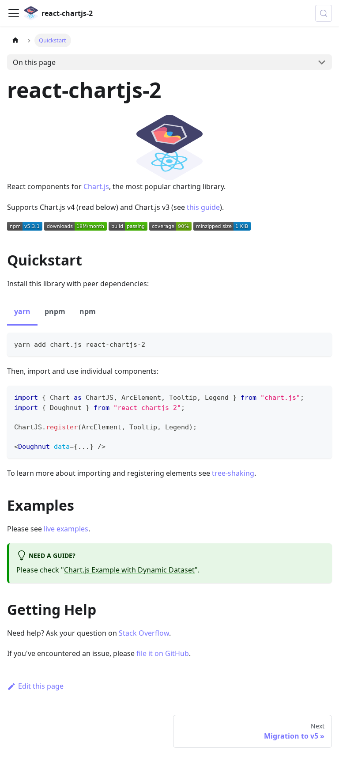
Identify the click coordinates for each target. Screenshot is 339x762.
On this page (34, 62)
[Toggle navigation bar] (13, 13)
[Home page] (15, 40)
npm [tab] (87, 311)
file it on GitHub (162, 653)
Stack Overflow (144, 633)
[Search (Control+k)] (323, 13)
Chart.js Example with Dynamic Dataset (129, 570)
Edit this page (41, 686)
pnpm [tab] (55, 311)
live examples (66, 529)
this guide (203, 207)
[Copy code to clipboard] (321, 343)
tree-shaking (233, 473)
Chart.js (96, 186)
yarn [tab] (22, 311)
